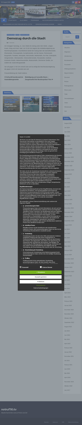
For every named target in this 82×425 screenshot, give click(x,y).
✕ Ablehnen (40, 281)
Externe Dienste (47, 267)
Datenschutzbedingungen (41, 288)
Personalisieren (40, 285)
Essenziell (25, 267)
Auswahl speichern (41, 277)
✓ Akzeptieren (40, 272)
